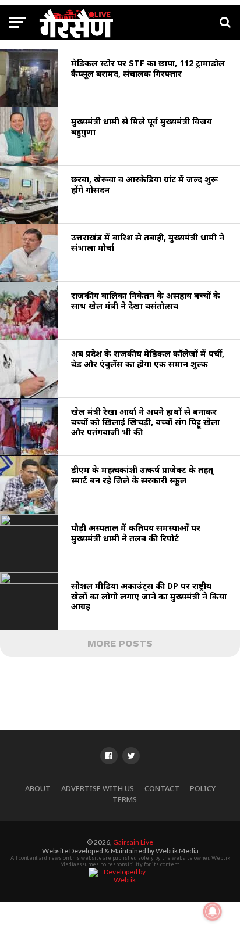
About (38, 789)
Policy (203, 789)
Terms (124, 800)
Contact (161, 789)
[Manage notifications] (212, 911)
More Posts (120, 643)
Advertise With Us (97, 789)
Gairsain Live (133, 842)
